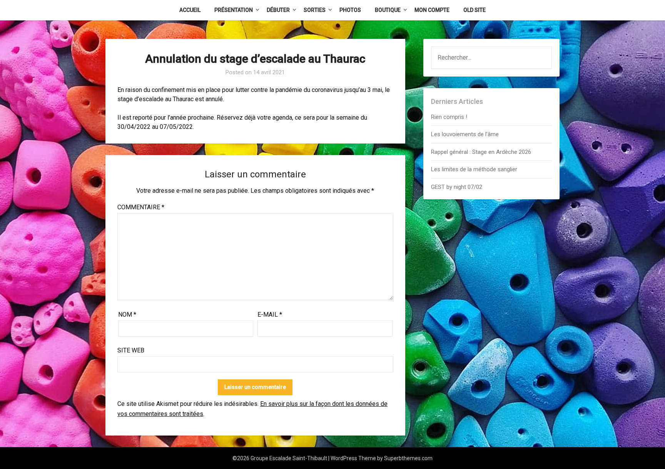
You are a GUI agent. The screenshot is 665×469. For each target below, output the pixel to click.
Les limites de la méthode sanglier (475, 169)
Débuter (278, 10)
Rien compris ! (449, 116)
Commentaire (140, 207)
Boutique (388, 10)
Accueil (190, 10)
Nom (127, 314)
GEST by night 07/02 (456, 187)
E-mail (269, 314)
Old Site (474, 10)
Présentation (233, 10)
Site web (130, 350)
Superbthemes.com (408, 458)
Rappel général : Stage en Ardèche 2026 (481, 152)
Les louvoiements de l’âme (465, 134)
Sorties (315, 10)
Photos (350, 10)
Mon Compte (431, 10)
